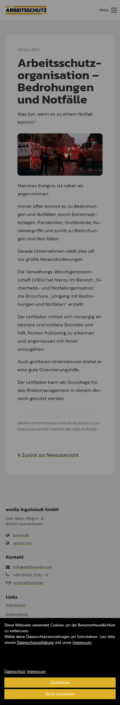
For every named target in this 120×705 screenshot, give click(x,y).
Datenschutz (15, 671)
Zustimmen (60, 682)
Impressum (82, 642)
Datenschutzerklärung (35, 642)
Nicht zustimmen (60, 694)
